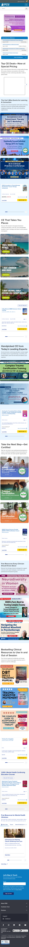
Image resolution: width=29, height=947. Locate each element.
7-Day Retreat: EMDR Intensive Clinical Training (11, 309)
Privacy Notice (19, 889)
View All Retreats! (22, 305)
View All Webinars (18, 57)
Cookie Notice (18, 937)
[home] (5, 4)
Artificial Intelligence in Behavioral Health (11, 44)
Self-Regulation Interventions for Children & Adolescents (14, 48)
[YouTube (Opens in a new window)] (25, 925)
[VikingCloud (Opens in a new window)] (5, 942)
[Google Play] (24, 931)
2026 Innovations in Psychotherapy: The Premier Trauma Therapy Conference (11, 187)
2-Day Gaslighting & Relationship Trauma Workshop (13, 40)
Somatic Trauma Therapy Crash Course (10, 52)
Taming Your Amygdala (7, 739)
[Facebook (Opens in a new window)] (3, 925)
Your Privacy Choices (11, 937)
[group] (4, 825)
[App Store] (16, 931)
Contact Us (7, 918)
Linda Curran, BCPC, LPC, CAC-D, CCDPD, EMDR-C (11, 311)
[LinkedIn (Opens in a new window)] (14, 925)
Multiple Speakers (5, 415)
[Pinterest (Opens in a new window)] (20, 925)
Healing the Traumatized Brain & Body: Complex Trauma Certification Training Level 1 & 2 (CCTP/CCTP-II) (11, 412)
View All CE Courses (8, 778)
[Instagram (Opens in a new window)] (9, 925)
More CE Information (22, 197)
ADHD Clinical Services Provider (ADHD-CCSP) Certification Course (10, 530)
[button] (26, 84)
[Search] (26, 8)
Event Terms (23, 936)
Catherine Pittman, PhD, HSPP (7, 740)
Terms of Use (18, 936)
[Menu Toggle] (26, 5)
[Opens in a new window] (14, 23)
